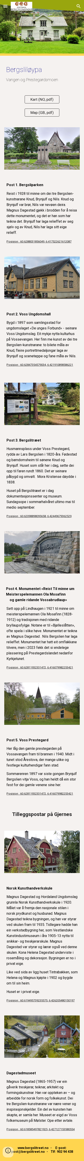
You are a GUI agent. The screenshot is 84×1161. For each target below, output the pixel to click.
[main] (42, 73)
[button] (5, 6)
